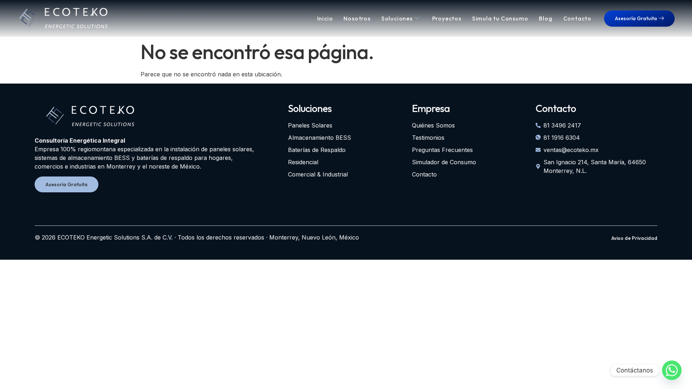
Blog (545, 18)
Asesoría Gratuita (636, 18)
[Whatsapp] (672, 370)
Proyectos (446, 18)
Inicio (325, 18)
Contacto (577, 18)
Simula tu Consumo (500, 18)
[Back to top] (23, 368)
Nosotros (356, 18)
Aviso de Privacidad (634, 238)
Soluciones (397, 18)
